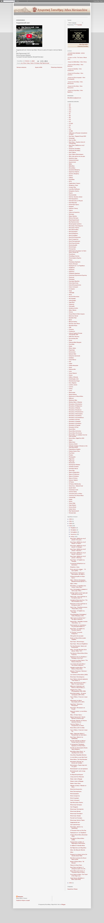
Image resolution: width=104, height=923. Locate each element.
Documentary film (73, 338)
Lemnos (71, 386)
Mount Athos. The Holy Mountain (78, 759)
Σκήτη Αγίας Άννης (73, 283)
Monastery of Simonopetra (76, 413)
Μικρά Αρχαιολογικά (74, 220)
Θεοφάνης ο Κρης (73, 185)
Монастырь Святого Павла (77, 820)
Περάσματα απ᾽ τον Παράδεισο (77, 265)
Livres (70, 390)
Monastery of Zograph (74, 425)
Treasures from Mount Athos (76, 495)
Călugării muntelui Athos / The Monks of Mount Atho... (78, 668)
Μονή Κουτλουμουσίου (75, 237)
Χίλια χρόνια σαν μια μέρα (76, 635)
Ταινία (70, 290)
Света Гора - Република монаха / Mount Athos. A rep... (78, 608)
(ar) (70, 104)
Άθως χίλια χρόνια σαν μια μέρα (77, 156)
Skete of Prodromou (74, 474)
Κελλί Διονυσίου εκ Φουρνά (76, 200)
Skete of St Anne (73, 478)
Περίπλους (71, 271)
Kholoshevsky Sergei (74, 381)
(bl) (70, 106)
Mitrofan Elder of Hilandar (75, 402)
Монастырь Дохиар (75, 811)
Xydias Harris (72, 509)
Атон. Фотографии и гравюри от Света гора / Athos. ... (78, 590)
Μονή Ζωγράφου (73, 235)
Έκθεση (71, 177)
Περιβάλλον (72, 267)
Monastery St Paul (73, 427)
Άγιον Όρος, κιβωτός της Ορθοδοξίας (76, 827)
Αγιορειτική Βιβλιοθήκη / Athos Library (77, 62)
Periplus (71, 455)
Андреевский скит (75, 822)
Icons (70, 371)
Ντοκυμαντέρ (72, 249)
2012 (70, 882)
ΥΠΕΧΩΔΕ (71, 292)
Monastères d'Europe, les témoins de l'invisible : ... (77, 762)
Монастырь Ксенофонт (76, 813)
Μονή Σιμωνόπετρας (74, 243)
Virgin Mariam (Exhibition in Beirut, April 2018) (77, 878)
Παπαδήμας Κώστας (74, 256)
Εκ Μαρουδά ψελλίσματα (76, 774)
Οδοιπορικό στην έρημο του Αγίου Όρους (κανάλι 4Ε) (77, 251)
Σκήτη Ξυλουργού (73, 287)
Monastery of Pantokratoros (76, 411)
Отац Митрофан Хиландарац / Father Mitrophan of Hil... (78, 615)
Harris (70, 367)
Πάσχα (70, 260)
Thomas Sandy (73, 491)
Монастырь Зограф (75, 815)
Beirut (70, 319)
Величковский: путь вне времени (79, 768)
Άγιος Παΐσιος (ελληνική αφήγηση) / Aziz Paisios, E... (79, 679)
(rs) (70, 121)
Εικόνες (71, 175)
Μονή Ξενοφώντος (73, 239)
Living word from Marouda (77, 776)
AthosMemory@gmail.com (74, 98)
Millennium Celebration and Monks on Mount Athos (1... (78, 687)
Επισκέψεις (72, 179)
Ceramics (71, 329)
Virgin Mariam (72, 505)
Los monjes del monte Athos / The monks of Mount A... (77, 664)
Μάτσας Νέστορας (73, 218)
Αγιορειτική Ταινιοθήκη (74, 148)
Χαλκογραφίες (72, 300)
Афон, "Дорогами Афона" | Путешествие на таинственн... (78, 734)
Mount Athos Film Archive (75, 433)
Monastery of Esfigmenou (75, 406)
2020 (70, 523)
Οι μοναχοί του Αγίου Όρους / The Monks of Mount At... (79, 661)
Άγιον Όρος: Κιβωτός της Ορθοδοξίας (76, 737)
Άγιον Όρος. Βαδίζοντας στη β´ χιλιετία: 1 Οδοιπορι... (78, 557)
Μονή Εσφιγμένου (73, 233)
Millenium (71, 398)
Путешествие (72, 513)
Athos (71, 852)
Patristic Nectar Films (74, 451)
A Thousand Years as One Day (78, 830)
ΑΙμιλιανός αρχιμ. (73, 158)
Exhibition (71, 357)
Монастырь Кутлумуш (76, 804)
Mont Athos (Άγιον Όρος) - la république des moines (77, 752)
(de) (70, 107)
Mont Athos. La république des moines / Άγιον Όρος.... (78, 586)
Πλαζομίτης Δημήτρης (74, 273)
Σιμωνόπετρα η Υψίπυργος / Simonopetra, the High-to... (77, 573)
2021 (70, 521)
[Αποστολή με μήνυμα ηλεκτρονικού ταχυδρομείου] (41, 61)
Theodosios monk (73, 489)
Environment (72, 352)
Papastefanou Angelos (74, 449)
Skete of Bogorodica (74, 472)
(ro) (70, 119)
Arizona (71, 312)
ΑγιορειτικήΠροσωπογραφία (74, 77)
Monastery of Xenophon (75, 423)
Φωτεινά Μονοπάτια (74, 296)
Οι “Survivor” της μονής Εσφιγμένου (76, 633)
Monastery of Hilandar (74, 408)
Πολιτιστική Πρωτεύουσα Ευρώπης (78, 275)
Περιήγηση (71, 269)
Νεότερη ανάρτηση (21, 67)
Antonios (20, 896)
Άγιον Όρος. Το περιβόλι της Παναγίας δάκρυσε (77, 629)
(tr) (69, 127)
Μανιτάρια (71, 214)
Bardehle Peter (73, 317)
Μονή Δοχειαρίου (73, 231)
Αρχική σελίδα (38, 67)
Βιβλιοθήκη (72, 166)
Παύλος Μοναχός (73, 263)
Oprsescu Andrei (73, 444)
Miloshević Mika (73, 400)
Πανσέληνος (72, 254)
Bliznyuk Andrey (73, 321)
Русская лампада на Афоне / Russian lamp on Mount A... (78, 741)
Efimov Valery (26, 63)
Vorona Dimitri (72, 507)
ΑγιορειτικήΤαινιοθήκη (73, 81)
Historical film (72, 369)
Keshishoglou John (74, 379)
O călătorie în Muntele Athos (77, 845)
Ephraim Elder (72, 354)
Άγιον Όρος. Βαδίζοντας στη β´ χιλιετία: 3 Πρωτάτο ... (78, 550)
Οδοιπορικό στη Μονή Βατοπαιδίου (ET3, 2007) (77, 701)
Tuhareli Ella (72, 497)
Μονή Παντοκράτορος (74, 241)
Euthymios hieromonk (74, 355)
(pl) (70, 117)
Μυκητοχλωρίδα (73, 245)
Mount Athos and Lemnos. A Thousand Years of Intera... (78, 871)
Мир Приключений (44, 63)
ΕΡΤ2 (70, 181)
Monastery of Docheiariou (75, 404)
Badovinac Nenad (73, 316)
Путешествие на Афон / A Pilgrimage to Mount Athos (77, 842)
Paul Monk (71, 453)
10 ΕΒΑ (71, 131)
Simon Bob (72, 470)
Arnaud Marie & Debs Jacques (77, 314)
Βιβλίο (70, 164)
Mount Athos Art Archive (75, 431)
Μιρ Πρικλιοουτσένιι (74, 222)
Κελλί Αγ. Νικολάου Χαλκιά (75, 196)
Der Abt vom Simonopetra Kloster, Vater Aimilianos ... (79, 748)
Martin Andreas (73, 394)
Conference (72, 331)
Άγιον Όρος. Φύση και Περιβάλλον (79, 643)
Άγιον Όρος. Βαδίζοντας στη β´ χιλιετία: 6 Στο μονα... (78, 539)
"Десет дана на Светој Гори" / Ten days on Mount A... (78, 618)
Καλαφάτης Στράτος (74, 191)
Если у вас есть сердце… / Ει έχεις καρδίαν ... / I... (78, 570)
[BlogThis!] (42, 61)
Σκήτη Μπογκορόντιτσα (75, 285)
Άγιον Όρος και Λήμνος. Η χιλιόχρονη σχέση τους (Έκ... (78, 868)
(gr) (70, 115)
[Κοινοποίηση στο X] (44, 61)
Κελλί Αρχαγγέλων (73, 198)
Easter (70, 346)
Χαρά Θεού (72, 302)
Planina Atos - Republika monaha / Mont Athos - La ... (78, 622)
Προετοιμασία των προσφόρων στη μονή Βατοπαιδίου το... (78, 625)
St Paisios (71, 482)
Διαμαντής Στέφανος (74, 171)
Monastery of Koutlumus (75, 409)
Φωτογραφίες (72, 298)
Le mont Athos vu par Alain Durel (78, 757)
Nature (70, 440)
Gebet (70, 363)
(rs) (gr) (71, 123)
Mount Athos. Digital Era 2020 (76, 438)
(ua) (70, 129)
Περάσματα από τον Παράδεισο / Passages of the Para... (78, 657)
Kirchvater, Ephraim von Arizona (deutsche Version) (78, 721)
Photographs (72, 457)
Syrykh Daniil (72, 487)
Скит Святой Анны (75, 824)
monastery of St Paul (74, 419)
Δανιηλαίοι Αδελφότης (74, 169)
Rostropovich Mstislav (74, 464)
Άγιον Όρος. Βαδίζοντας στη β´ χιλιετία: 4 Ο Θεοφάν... (78, 546)
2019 (70, 525)
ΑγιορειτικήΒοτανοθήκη (74, 64)
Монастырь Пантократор (76, 809)
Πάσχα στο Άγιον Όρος (76, 865)
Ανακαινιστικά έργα (73, 160)
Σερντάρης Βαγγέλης (74, 281)
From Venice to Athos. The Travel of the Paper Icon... (78, 875)
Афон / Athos (73, 583)
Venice (70, 501)
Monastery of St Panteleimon (76, 417)
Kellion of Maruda (73, 377)
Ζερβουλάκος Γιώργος (74, 183)
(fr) (69, 113)
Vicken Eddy (72, 503)
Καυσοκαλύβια (72, 195)
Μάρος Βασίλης (73, 216)
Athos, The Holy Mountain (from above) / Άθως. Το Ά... (78, 650)
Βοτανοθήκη (72, 168)
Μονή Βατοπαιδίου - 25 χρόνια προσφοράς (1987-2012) (78, 694)
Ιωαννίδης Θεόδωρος (74, 189)
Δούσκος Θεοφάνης (74, 173)
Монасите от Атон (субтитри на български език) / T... (78, 604)
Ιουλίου (73, 536)
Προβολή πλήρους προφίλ (23, 900)
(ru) (22, 63)
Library (70, 388)
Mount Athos (72, 429)
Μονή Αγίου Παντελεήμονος (76, 225)
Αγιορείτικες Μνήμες (72, 889)
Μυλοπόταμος (72, 247)
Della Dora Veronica (74, 336)
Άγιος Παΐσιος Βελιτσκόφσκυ (76, 154)
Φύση (70, 294)
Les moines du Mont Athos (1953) (79, 674)
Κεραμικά (71, 206)
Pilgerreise (71, 459)
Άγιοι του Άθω (72, 140)
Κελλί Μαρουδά (73, 202)
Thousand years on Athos (75, 493)
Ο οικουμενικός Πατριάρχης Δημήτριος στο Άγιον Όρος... (78, 745)
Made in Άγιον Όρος (75, 783)
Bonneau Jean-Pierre (74, 323)
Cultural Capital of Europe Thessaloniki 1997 (75, 334)
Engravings (72, 350)
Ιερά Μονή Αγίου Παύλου (76, 802)
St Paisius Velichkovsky (75, 484)
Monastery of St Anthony (75, 415)
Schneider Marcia (73, 468)
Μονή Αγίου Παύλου (74, 227)
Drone (70, 340)
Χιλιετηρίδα (72, 306)
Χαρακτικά (71, 304)
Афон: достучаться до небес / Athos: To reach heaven (78, 683)
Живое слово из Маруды (76, 781)
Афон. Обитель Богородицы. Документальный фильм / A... (78, 580)
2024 (70, 519)
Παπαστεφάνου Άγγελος (75, 258)
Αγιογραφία (72, 138)
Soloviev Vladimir (73, 480)
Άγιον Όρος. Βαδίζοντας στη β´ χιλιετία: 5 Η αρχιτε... (78, 542)
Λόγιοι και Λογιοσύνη (74, 212)
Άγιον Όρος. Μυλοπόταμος (77, 641)
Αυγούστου (74, 534)
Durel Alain (71, 344)
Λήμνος (71, 210)
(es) (70, 111)
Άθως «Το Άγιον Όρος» (76, 714)
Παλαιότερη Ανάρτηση (56, 67)
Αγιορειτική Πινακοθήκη (73, 73)
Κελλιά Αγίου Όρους (74, 204)
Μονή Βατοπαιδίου (73, 229)
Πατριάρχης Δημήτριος (74, 262)
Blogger (63, 904)
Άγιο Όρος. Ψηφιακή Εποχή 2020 (77, 136)
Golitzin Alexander (73, 365)
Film (70, 361)
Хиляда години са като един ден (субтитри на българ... (79, 593)
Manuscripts (72, 392)
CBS (70, 327)
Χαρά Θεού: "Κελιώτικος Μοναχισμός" (76, 704)
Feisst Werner (72, 359)
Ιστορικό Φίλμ (72, 187)
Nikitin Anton (72, 442)
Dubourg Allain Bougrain (75, 342)
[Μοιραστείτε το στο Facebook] (45, 61)
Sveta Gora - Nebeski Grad (76, 486)
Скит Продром (74, 807)
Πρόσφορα (71, 279)
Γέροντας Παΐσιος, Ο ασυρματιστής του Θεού (77, 724)
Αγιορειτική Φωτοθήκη (74, 150)
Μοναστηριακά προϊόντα (75, 223)
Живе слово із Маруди (76, 779)
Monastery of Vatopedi (74, 421)
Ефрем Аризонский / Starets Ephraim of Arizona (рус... (77, 717)
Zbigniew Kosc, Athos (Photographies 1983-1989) (78, 690)
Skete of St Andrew (34, 63)
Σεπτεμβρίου (74, 532)
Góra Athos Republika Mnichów (78, 755)
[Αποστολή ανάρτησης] (38, 61)
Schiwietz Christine (74, 466)
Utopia (70, 499)
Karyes (70, 375)
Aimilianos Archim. (73, 308)
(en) (70, 109)
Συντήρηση (72, 289)
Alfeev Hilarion (72, 310)
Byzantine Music (73, 325)
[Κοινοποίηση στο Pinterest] (47, 61)
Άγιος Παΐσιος (72, 152)
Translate (79, 24)
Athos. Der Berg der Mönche (77, 850)
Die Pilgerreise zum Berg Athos (78, 847)
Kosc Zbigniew (72, 382)
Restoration (72, 462)
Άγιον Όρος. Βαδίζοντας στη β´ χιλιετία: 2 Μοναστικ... (78, 553)
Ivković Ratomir (73, 373)
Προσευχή (71, 277)
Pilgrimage (71, 460)
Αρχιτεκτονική (72, 162)
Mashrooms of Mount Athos (76, 396)
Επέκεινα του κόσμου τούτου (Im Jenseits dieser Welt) (78, 855)
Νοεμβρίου (73, 527)
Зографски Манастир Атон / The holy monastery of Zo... (78, 600)
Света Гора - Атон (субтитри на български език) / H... (78, 597)
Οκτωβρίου (74, 530)
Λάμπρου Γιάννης (73, 208)
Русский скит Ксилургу (76, 818)
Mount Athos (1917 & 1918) (77, 727)
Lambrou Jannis (73, 384)
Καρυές (71, 193)
